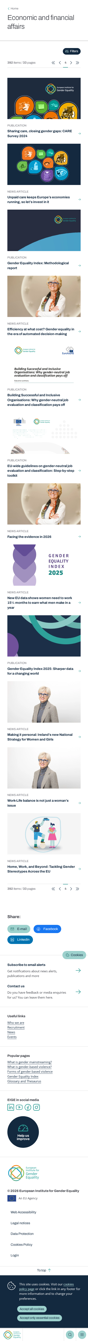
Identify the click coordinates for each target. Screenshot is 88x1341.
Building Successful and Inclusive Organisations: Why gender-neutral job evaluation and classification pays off (37, 399)
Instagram (36, 1107)
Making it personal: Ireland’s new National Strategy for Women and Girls (39, 737)
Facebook (28, 1107)
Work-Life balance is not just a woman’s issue (38, 803)
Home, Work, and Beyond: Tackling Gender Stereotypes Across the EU (41, 869)
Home (14, 8)
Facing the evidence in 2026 (29, 536)
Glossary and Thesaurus (24, 1081)
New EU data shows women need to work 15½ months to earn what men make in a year (39, 602)
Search (70, 1335)
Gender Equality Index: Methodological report (38, 265)
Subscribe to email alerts (26, 965)
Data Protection (22, 1233)
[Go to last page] (77, 63)
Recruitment (16, 1027)
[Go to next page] (71, 63)
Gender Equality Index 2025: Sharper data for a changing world (40, 671)
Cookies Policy (21, 1244)
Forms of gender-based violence (30, 1071)
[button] (18, 929)
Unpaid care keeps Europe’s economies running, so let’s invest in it (38, 199)
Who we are (15, 1023)
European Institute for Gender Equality (12, 1334)
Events (12, 1037)
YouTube (19, 1107)
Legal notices (20, 1223)
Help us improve (23, 1137)
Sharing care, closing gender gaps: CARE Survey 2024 (39, 133)
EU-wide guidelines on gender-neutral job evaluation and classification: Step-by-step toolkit (40, 470)
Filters (74, 51)
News (11, 1032)
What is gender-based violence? (29, 1067)
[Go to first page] (53, 63)
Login (15, 1255)
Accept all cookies (32, 1309)
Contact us (16, 986)
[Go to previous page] (59, 63)
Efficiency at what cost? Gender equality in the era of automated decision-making (40, 331)
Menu (82, 1335)
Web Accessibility (23, 1212)
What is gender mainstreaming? (29, 1062)
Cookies (77, 955)
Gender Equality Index (22, 1076)
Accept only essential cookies (40, 1317)
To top (41, 1270)
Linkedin (10, 1107)
